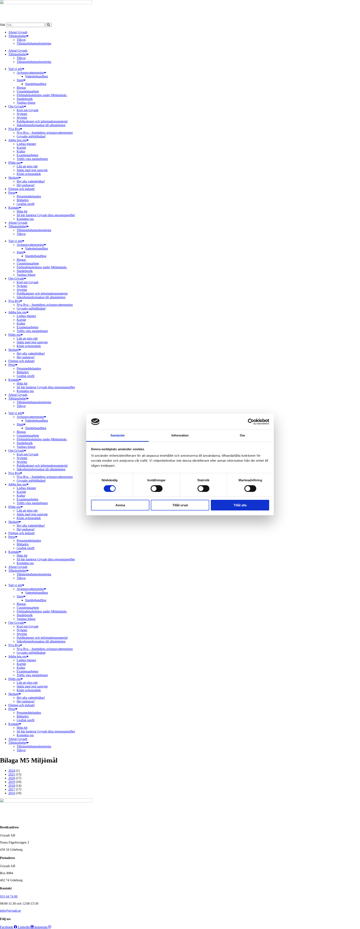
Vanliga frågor (26, 102)
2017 (11, 789)
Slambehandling (35, 84)
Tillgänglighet (17, 36)
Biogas (21, 87)
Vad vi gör (15, 69)
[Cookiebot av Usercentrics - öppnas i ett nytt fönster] (251, 422)
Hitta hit (22, 211)
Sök (2, 24)
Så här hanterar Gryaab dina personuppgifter (46, 215)
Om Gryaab (16, 106)
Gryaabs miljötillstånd (31, 136)
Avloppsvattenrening (30, 72)
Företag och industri (21, 189)
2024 (11, 770)
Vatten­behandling (36, 76)
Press (11, 192)
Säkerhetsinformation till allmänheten (41, 125)
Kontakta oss (25, 219)
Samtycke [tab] (117, 435)
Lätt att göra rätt (27, 166)
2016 (11, 793)
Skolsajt (13, 177)
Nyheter (22, 114)
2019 (11, 782)
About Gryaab (17, 32)
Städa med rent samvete (32, 170)
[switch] (156, 488)
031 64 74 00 (9, 896)
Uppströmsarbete (28, 91)
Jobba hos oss (17, 140)
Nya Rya (14, 129)
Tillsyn (21, 39)
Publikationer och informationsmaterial (42, 121)
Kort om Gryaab (27, 110)
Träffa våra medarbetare (32, 159)
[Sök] (48, 25)
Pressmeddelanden (29, 196)
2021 (11, 774)
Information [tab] (180, 435)
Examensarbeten (27, 155)
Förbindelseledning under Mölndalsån (42, 95)
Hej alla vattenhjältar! (31, 181)
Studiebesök (25, 99)
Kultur (21, 151)
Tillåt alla (240, 505)
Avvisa (120, 505)
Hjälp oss (14, 162)
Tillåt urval (180, 505)
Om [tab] (242, 435)
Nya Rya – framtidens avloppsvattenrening (45, 132)
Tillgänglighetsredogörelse (34, 43)
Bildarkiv (23, 200)
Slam (20, 80)
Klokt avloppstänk (29, 174)
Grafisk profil (25, 204)
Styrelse (22, 117)
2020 (11, 778)
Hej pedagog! (26, 185)
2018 (11, 785)
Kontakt (13, 207)
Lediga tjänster (26, 144)
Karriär (21, 147)
